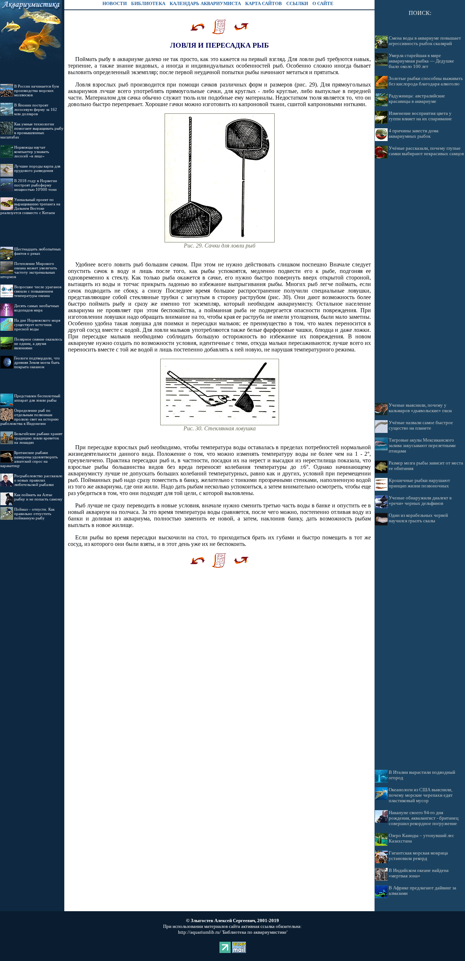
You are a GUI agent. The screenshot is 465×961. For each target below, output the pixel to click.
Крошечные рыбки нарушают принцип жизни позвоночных (419, 483)
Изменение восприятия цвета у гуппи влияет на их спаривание (420, 116)
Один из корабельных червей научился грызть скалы (418, 518)
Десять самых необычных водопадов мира (36, 307)
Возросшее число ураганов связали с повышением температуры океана (37, 291)
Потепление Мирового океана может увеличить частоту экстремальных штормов (28, 270)
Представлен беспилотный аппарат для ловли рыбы (37, 398)
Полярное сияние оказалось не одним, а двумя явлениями (38, 343)
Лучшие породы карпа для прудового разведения (37, 168)
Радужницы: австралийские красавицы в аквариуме (417, 98)
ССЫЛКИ (297, 3)
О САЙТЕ (322, 3)
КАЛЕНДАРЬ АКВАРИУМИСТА (205, 3)
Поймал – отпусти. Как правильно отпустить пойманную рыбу (34, 513)
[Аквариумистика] (31, 64)
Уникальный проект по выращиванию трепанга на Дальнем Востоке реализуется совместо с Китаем (30, 206)
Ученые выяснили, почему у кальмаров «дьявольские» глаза (420, 408)
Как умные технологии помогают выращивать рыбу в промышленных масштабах (32, 130)
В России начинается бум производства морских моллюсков (36, 90)
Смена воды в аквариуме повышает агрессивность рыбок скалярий (425, 41)
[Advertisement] (420, 281)
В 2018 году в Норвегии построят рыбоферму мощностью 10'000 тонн (35, 185)
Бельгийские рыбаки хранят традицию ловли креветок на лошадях (38, 438)
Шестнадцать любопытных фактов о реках (37, 251)
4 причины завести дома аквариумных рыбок (413, 133)
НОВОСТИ (114, 3)
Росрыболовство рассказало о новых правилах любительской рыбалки (38, 480)
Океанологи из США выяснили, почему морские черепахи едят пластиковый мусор (421, 795)
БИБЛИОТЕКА (148, 3)
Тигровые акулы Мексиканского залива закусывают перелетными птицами (422, 446)
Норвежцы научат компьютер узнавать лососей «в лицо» (31, 151)
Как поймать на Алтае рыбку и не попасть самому (38, 496)
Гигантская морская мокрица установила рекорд (418, 856)
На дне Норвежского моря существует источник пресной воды (37, 324)
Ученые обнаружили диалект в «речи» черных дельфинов (420, 500)
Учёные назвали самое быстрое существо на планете (421, 425)
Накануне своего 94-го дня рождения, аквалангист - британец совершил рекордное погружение (423, 818)
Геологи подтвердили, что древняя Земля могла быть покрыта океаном (37, 362)
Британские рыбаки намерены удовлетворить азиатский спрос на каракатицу (29, 459)
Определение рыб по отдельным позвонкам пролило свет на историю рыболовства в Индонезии (29, 417)
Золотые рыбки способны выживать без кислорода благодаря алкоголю (426, 81)
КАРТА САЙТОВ (263, 3)
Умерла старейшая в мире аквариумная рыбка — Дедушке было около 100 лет (421, 61)
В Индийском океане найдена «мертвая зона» (419, 873)
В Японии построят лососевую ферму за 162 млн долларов (35, 109)
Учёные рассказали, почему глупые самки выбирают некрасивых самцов (426, 151)
